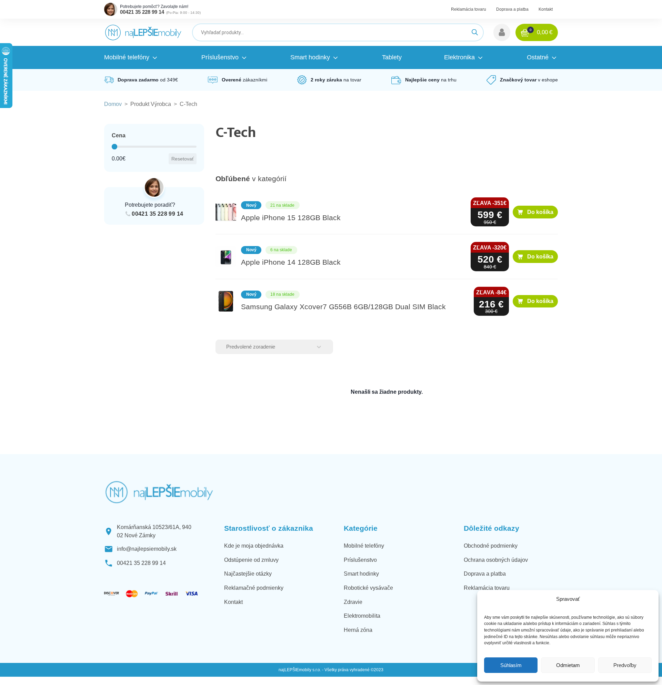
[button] (501, 32)
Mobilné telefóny (364, 546)
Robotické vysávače (368, 588)
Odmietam (568, 665)
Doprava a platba (512, 9)
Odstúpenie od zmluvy (251, 560)
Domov (113, 104)
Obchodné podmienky (491, 546)
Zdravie (353, 602)
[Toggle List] (319, 347)
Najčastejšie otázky (248, 574)
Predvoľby (624, 665)
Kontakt (546, 9)
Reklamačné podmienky (253, 588)
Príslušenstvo (360, 560)
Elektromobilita (362, 616)
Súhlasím (511, 665)
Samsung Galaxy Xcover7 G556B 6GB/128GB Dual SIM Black (343, 307)
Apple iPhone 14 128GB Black (291, 262)
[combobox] (268, 347)
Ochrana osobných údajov (496, 560)
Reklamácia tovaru (468, 9)
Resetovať (182, 159)
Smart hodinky (361, 574)
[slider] (114, 146)
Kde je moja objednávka (253, 546)
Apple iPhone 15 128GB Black (291, 218)
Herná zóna (358, 630)
